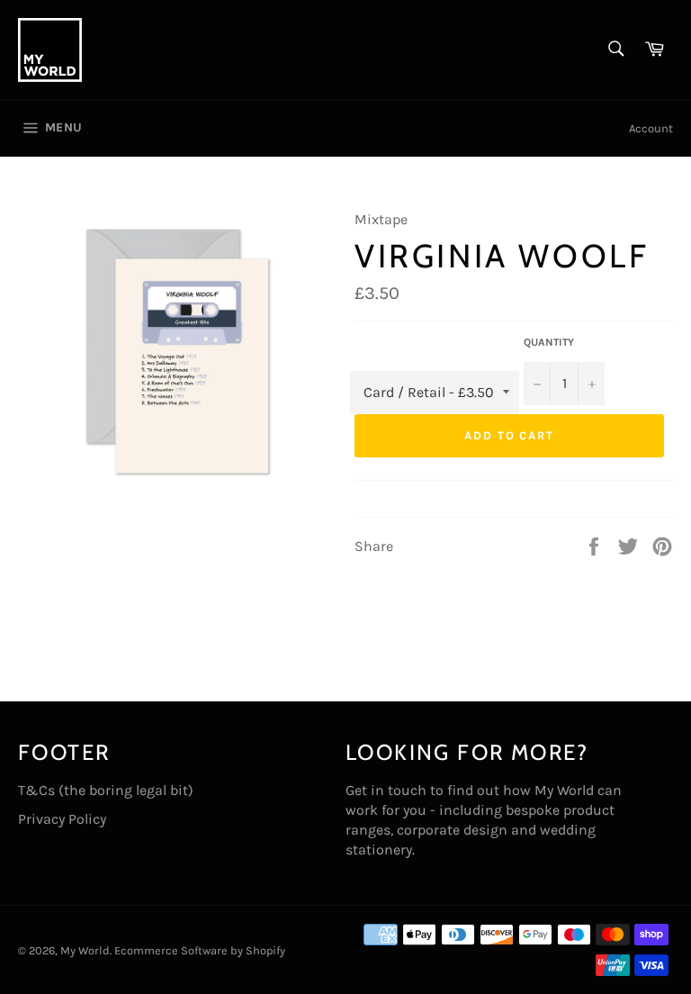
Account (651, 128)
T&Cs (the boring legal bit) (105, 790)
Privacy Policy (62, 818)
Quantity (549, 342)
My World (85, 950)
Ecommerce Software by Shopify (199, 950)
